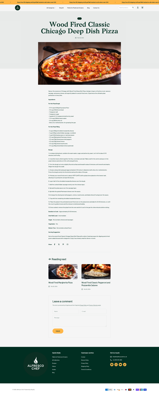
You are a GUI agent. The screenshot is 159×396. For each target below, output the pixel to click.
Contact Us (96, 8)
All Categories (50, 8)
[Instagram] (116, 364)
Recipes (54, 363)
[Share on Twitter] (59, 244)
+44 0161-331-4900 (117, 360)
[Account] (137, 8)
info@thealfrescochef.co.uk (120, 356)
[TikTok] (124, 364)
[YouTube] (120, 364)
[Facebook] (111, 364)
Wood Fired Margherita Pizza (60, 282)
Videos (54, 366)
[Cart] (142, 8)
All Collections (55, 360)
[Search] (133, 7)
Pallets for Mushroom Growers (59, 357)
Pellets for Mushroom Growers (75, 8)
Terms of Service (93, 305)
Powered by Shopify (29, 389)
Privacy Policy (83, 305)
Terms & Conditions (86, 369)
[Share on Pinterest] (63, 244)
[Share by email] (67, 244)
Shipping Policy (85, 366)
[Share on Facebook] (54, 244)
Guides (54, 369)
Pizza (79, 18)
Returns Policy (85, 360)
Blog (88, 8)
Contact (83, 357)
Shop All (61, 8)
